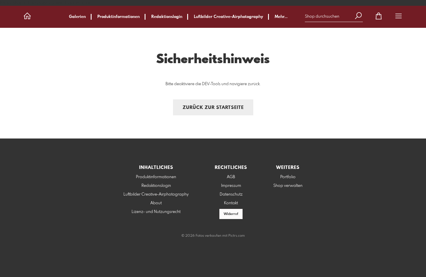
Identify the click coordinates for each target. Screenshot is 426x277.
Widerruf (231, 214)
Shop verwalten (288, 186)
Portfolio (288, 177)
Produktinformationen (118, 17)
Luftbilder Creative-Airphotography (228, 17)
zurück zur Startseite (213, 107)
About (156, 203)
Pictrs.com (236, 236)
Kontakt (231, 203)
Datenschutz (231, 194)
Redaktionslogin (166, 17)
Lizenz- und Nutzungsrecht (156, 212)
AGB (231, 177)
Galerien (77, 17)
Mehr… (281, 17)
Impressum (231, 186)
